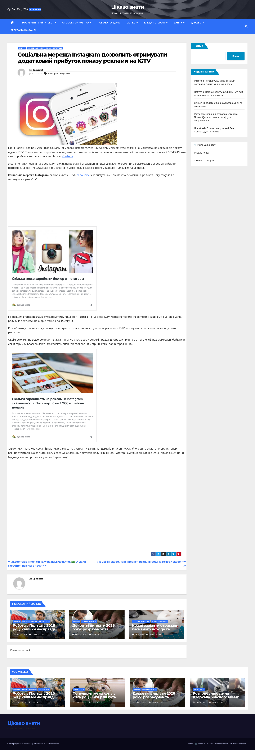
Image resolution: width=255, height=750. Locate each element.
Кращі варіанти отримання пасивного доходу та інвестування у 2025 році (156, 629)
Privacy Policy (201, 152)
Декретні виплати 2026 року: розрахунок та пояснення (93, 629)
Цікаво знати (127, 7)
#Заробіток (65, 73)
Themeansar (53, 744)
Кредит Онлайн (155, 22)
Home (190, 744)
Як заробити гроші (54, 48)
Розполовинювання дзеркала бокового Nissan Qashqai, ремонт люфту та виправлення (216, 117)
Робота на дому (109, 22)
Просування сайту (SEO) (37, 22)
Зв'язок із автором (204, 160)
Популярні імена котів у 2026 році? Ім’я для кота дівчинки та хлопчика (94, 697)
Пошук (198, 45)
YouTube (67, 156)
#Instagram (53, 73)
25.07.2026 (81, 702)
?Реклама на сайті (23, 30)
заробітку (83, 175)
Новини (22, 48)
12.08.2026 (21, 702)
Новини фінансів (89, 621)
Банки (178, 22)
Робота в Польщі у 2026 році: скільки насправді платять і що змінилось (34, 629)
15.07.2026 (141, 702)
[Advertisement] (96, 205)
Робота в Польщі (29, 621)
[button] (246, 26)
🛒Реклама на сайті (205, 145)
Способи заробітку (76, 22)
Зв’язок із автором (238, 744)
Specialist (38, 70)
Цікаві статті (199, 22)
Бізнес (131, 22)
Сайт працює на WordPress (19, 744)
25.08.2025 (201, 702)
